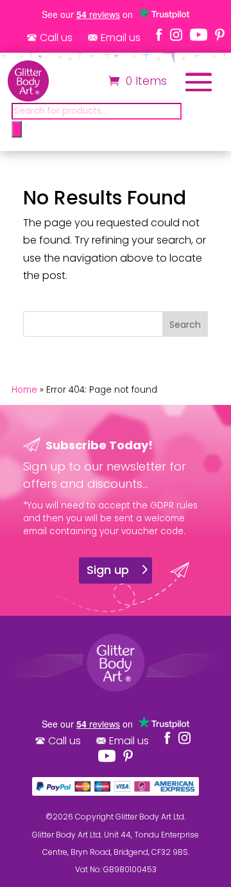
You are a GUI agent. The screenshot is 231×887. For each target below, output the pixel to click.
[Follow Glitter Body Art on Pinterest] (220, 34)
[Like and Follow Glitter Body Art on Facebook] (159, 34)
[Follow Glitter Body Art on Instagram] (176, 34)
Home (24, 390)
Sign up (108, 570)
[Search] (17, 129)
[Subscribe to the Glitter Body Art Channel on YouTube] (198, 34)
